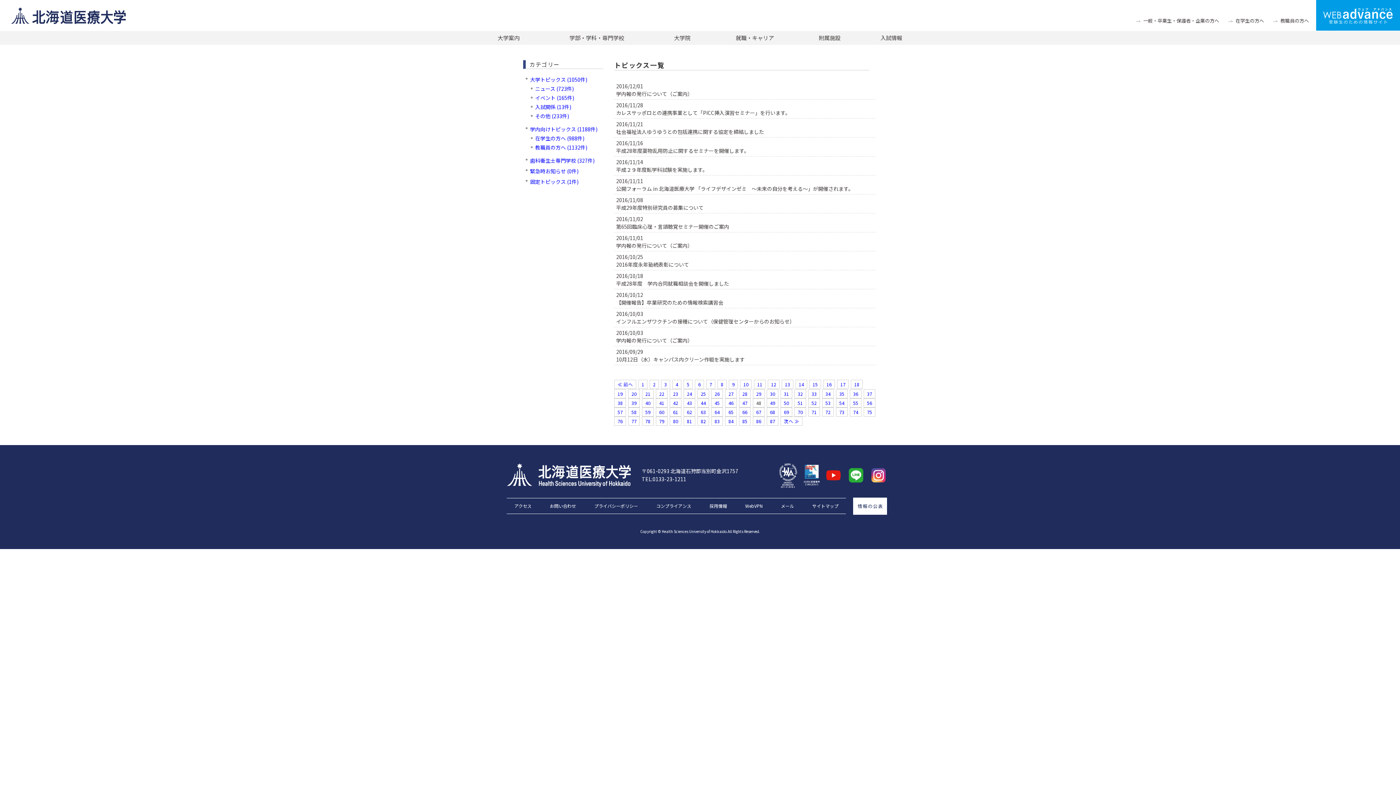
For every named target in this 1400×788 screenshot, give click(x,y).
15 (815, 384)
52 (814, 402)
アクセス (523, 506)
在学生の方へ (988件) (559, 138)
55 (855, 402)
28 (744, 393)
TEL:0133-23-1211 (664, 479)
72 (828, 412)
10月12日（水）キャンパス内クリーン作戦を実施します (680, 359)
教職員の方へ (1294, 20)
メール (787, 506)
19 (620, 393)
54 (841, 402)
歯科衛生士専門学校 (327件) (562, 160)
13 (787, 384)
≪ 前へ (625, 384)
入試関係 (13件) (553, 107)
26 (717, 393)
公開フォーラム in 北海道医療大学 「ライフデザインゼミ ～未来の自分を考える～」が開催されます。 (734, 188)
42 (675, 402)
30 (772, 393)
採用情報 (718, 506)
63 (703, 412)
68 (772, 412)
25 (703, 393)
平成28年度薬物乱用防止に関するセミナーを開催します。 (682, 150)
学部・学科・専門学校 (596, 38)
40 (647, 402)
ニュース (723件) (554, 88)
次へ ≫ (791, 421)
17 (842, 384)
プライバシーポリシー (616, 506)
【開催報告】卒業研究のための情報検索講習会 (669, 302)
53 (828, 402)
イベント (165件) (554, 97)
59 (647, 412)
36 (855, 393)
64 (717, 412)
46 (731, 402)
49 (772, 402)
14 (801, 384)
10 (745, 384)
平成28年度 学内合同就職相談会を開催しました (672, 283)
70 (800, 412)
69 (786, 412)
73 (841, 412)
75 (869, 412)
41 (661, 402)
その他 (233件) (552, 116)
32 (800, 393)
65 (731, 412)
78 (647, 421)
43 (689, 402)
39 (634, 402)
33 (814, 393)
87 (772, 421)
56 (869, 402)
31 (786, 393)
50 (786, 402)
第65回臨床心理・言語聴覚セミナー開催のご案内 (672, 226)
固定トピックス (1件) (554, 181)
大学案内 (509, 38)
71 (814, 412)
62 (689, 412)
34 (828, 393)
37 (869, 393)
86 (758, 421)
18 (856, 384)
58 (634, 412)
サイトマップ (825, 506)
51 (800, 402)
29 (758, 393)
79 (661, 421)
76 (620, 421)
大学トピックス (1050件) (558, 79)
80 (675, 421)
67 (758, 412)
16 (829, 384)
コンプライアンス (673, 506)
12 (773, 384)
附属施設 (830, 38)
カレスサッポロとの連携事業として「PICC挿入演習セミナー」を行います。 (703, 112)
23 (675, 393)
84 (731, 421)
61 (675, 412)
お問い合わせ (563, 506)
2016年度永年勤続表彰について (652, 264)
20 (634, 393)
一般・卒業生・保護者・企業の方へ (1181, 20)
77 (634, 421)
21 (647, 393)
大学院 (682, 38)
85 (744, 421)
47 (744, 402)
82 (703, 421)
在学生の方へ (1250, 20)
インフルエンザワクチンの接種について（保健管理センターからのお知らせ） (705, 321)
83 (717, 421)
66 (744, 412)
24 (689, 393)
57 (620, 412)
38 (620, 402)
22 (661, 393)
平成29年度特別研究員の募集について (660, 207)
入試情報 (891, 38)
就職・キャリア (755, 38)
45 (717, 402)
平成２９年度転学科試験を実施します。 (662, 169)
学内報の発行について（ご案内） (654, 93)
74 (855, 412)
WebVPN (754, 506)
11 (759, 384)
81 (689, 421)
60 (661, 412)
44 (703, 402)
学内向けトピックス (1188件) (564, 129)
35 (841, 393)
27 (731, 393)
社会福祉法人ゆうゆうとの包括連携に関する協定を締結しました (690, 131)
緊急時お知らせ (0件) (554, 171)
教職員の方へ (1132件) (561, 147)
